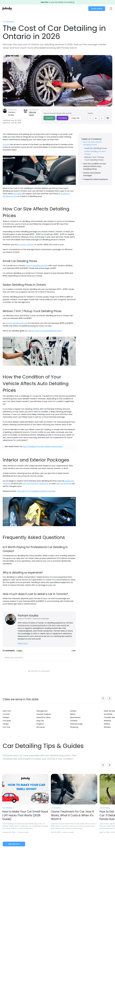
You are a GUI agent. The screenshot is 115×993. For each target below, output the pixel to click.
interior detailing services (37, 265)
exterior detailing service (16, 323)
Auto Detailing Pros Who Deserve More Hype (42, 446)
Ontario (6, 144)
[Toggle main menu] (111, 9)
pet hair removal (63, 483)
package (17, 193)
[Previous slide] (103, 698)
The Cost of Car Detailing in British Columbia (36, 491)
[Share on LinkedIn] (96, 118)
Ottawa (30, 244)
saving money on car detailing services (45, 330)
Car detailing (8, 21)
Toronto (22, 244)
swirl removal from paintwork (35, 483)
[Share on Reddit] (107, 118)
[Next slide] (109, 698)
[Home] (7, 8)
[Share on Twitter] (90, 118)
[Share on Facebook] (102, 118)
